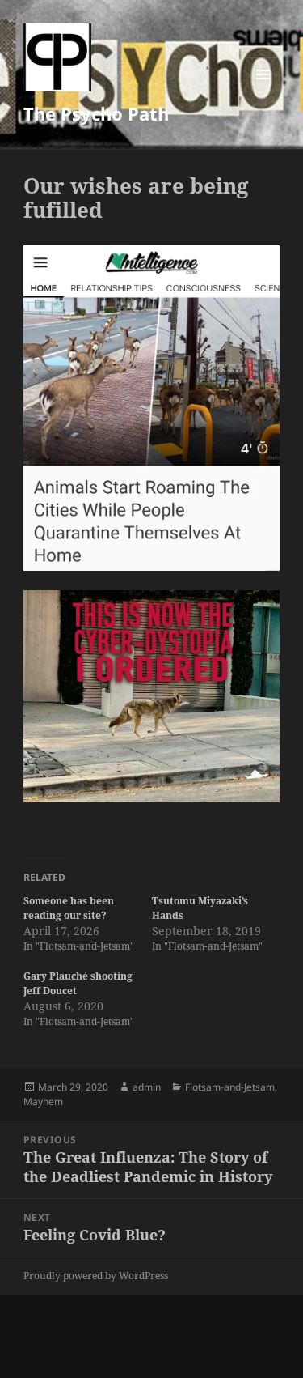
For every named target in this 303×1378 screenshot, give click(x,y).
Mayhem (43, 1101)
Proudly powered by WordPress (95, 1275)
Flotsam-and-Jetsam (230, 1087)
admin (147, 1087)
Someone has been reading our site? (68, 908)
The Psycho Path (96, 113)
